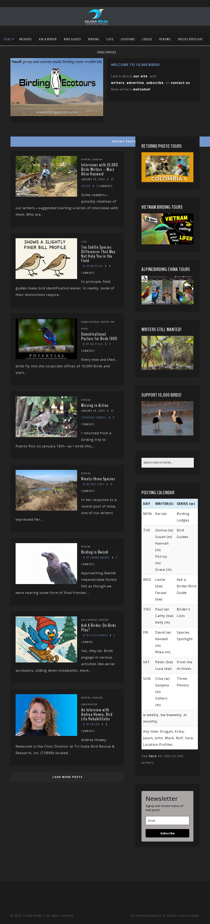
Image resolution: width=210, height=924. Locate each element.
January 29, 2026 (93, 179)
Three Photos (106, 52)
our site (140, 76)
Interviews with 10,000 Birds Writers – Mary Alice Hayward (99, 169)
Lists (110, 39)
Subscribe (167, 833)
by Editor (93, 724)
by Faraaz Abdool (98, 558)
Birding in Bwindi (94, 552)
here (153, 756)
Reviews (165, 39)
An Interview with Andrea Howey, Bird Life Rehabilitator (96, 714)
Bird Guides (72, 39)
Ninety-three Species (98, 479)
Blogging (97, 159)
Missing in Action (95, 405)
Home (7, 39)
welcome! (142, 89)
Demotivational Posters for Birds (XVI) (99, 336)
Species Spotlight (190, 39)
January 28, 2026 (93, 411)
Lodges (147, 39)
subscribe (155, 82)
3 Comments (105, 186)
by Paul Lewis (95, 484)
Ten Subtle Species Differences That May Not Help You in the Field (98, 254)
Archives (25, 39)
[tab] (66, 141)
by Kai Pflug (94, 266)
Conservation (89, 704)
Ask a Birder (48, 39)
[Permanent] (46, 195)
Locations (128, 39)
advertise (135, 82)
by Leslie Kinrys (97, 635)
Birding (93, 39)
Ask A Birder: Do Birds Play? (98, 627)
